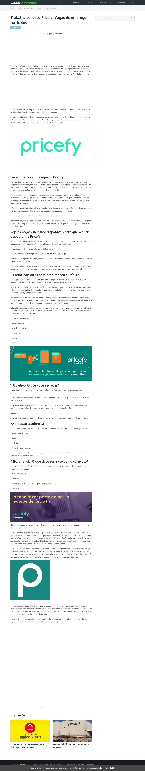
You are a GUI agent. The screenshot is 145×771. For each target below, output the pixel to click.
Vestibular (121, 3)
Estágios (89, 3)
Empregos (63, 3)
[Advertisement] (51, 50)
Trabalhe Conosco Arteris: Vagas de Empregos (42, 216)
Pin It (42, 707)
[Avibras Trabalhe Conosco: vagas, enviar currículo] (72, 731)
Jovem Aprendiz (105, 3)
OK (112, 768)
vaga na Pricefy (81, 117)
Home (12, 8)
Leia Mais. (104, 768)
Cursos (76, 3)
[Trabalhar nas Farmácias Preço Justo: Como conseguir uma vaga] (30, 731)
